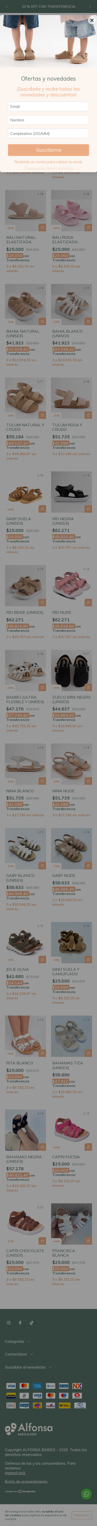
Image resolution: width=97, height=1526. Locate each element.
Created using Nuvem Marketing (48, 168)
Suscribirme (48, 150)
